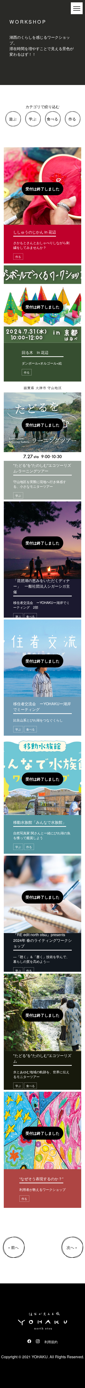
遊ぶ (13, 119)
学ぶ (32, 119)
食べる (52, 119)
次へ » (72, 1247)
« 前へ (13, 1247)
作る (72, 119)
